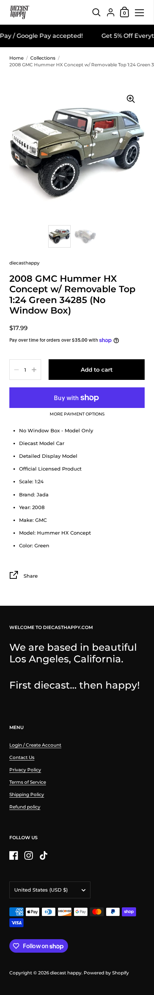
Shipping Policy (26, 794)
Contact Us (21, 757)
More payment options (77, 414)
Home (16, 58)
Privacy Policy (25, 769)
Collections (42, 58)
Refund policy (24, 807)
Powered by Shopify (106, 973)
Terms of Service (27, 782)
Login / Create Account (35, 745)
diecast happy (65, 973)
